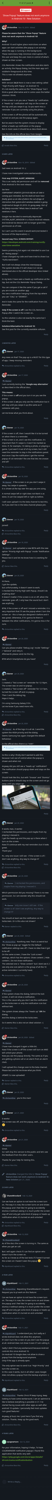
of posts (25, 3)
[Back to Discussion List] (2, 3)
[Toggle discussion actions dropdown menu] (49, 3)
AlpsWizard (10, 1333)
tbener (8, 381)
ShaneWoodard (12, 1240)
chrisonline (10, 942)
